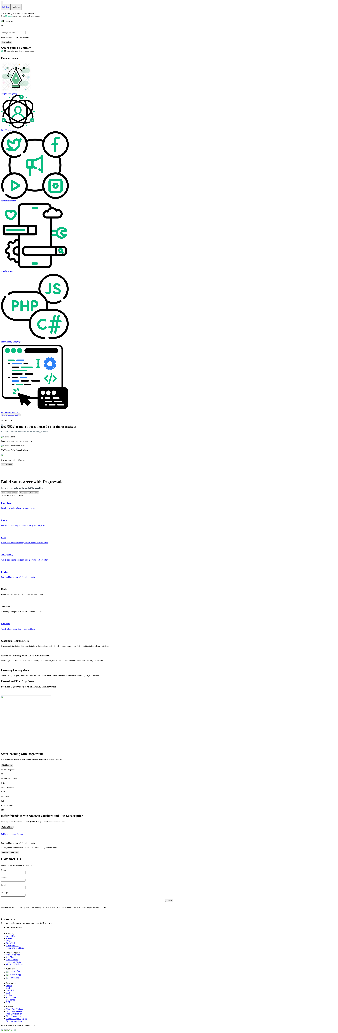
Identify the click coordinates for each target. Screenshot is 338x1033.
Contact (4, 877)
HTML (9, 985)
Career (9, 938)
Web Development (14, 1014)
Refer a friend (7, 827)
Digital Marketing (13, 1016)
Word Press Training (14, 1009)
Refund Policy (12, 959)
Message (4, 892)
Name (3, 870)
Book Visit (10, 943)
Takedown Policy (13, 962)
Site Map (10, 957)
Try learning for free (9, 493)
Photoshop (10, 1000)
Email (3, 885)
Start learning (7, 765)
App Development (14, 1011)
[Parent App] (8, 979)
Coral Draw (11, 997)
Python (9, 995)
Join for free (6, 42)
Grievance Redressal (15, 964)
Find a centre (7, 465)
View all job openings (10, 852)
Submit (169, 900)
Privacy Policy (12, 945)
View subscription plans (29, 493)
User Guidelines (13, 955)
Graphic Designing (14, 1021)
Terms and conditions (15, 948)
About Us (10, 936)
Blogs (8, 941)
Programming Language (16, 1018)
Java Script (10, 990)
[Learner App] (8, 972)
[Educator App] (8, 975)
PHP (8, 988)
